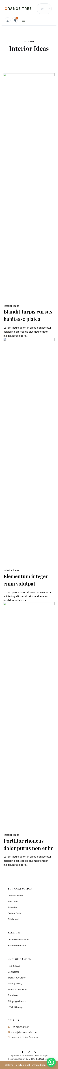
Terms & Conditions (18, 989)
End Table (13, 901)
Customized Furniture (18, 939)
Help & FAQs (14, 965)
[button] (51, 1062)
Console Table (15, 895)
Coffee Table (14, 913)
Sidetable (12, 907)
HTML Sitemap (15, 1007)
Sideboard (13, 919)
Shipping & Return (17, 1001)
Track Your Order (17, 977)
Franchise (13, 995)
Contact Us (13, 971)
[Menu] (23, 20)
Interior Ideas (11, 305)
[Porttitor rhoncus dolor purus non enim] (29, 717)
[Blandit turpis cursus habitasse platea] (29, 188)
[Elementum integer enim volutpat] (29, 453)
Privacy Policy (15, 983)
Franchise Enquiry (17, 945)
